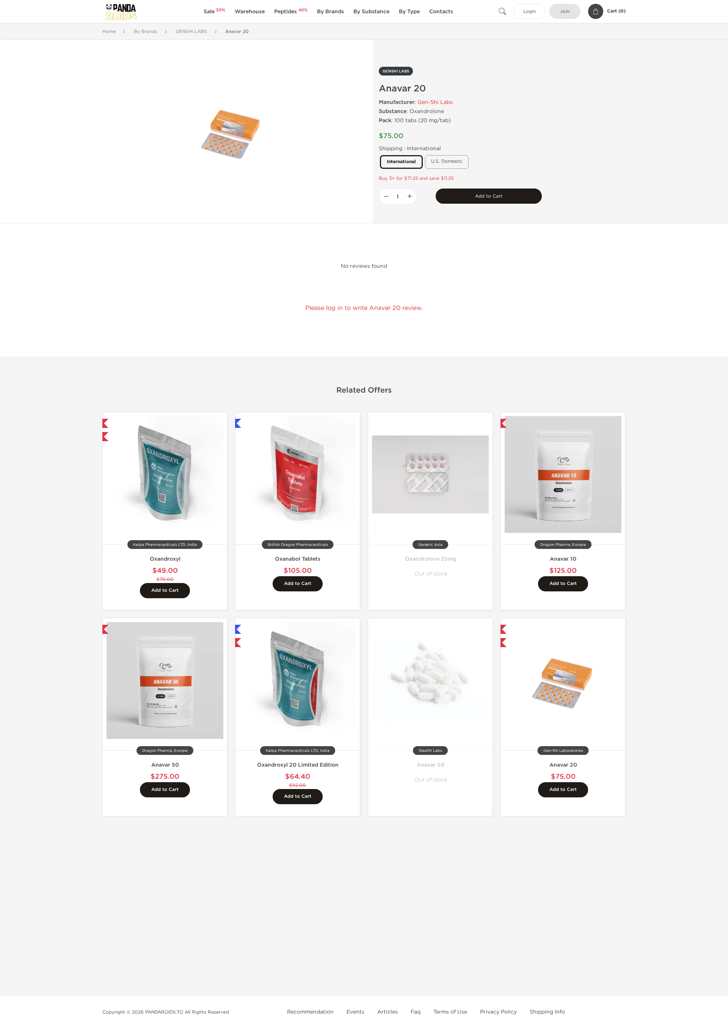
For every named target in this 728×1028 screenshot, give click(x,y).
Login (529, 11)
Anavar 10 (563, 559)
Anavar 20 (563, 765)
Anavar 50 (165, 765)
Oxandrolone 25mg (430, 559)
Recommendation (310, 1012)
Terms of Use (450, 1012)
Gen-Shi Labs (435, 102)
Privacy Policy (498, 1012)
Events (355, 1012)
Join (565, 11)
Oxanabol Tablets (297, 559)
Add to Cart (488, 196)
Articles (387, 1012)
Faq (415, 1012)
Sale (214, 11)
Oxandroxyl (165, 559)
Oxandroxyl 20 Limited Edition (298, 765)
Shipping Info (547, 1012)
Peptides (291, 11)
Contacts (441, 11)
